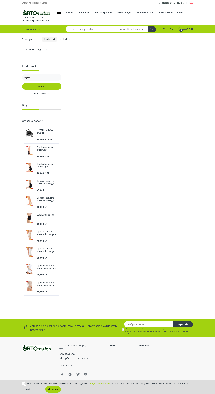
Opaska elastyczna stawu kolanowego (46, 250)
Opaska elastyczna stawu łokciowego (45, 283)
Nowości (70, 12)
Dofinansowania (144, 12)
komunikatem (153, 329)
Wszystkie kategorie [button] (35, 49)
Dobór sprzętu (124, 12)
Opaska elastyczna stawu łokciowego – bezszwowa (46, 266)
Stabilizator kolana (45, 214)
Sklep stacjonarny (102, 12)
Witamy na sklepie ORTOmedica (36, 2)
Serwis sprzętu (165, 12)
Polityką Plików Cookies (100, 383)
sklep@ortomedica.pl (39, 20)
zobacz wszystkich (41, 93)
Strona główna (29, 39)
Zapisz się (183, 324)
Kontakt (181, 12)
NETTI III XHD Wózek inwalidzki (47, 131)
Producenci (49, 39)
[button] (131, 29)
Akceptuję (53, 389)
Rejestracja (165, 2)
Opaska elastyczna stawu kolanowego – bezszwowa (46, 233)
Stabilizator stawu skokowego (45, 148)
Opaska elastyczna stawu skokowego (45, 199)
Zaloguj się (178, 2)
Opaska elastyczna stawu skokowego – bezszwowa (46, 182)
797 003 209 (37, 17)
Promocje (84, 12)
